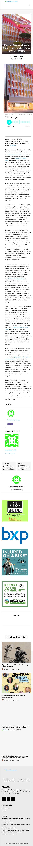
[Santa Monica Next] (17, 4)
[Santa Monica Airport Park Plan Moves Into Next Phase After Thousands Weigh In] (16, 743)
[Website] (11, 424)
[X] (14, 619)
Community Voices (18, 56)
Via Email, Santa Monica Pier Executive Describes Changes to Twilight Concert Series (8, 467)
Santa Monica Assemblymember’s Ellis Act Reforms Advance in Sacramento (24, 467)
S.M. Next (10, 730)
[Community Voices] (16, 479)
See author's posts (10, 453)
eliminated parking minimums (15, 278)
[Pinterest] (18, 619)
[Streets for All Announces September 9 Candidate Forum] (16, 683)
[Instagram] (8, 799)
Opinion (17, 41)
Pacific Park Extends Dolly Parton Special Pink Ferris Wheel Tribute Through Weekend (16, 726)
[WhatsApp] (22, 619)
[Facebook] (10, 619)
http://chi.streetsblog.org (17, 489)
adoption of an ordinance (14, 154)
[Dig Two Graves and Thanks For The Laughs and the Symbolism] (16, 652)
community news (7, 834)
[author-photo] (3, 669)
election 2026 (5, 828)
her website (13, 145)
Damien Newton (7, 669)
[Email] (8, 424)
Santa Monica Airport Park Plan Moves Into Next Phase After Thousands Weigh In (15, 756)
